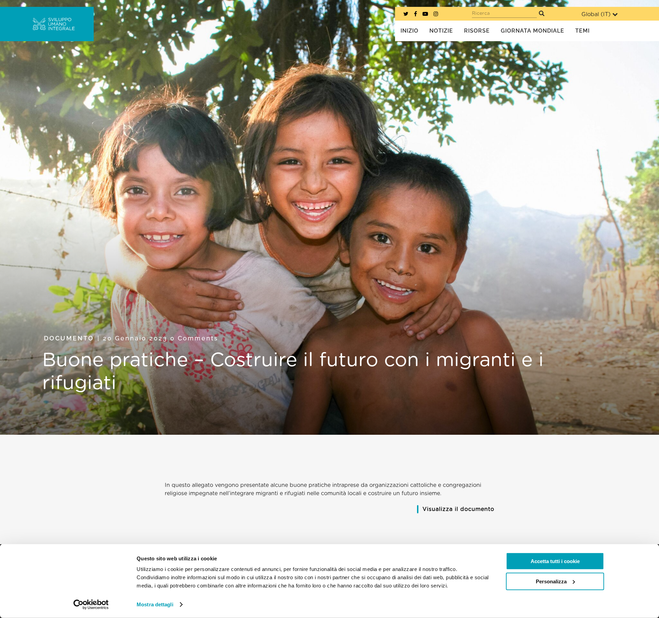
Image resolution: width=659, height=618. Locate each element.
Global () (596, 14)
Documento (69, 338)
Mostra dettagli (155, 604)
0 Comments (194, 338)
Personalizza (551, 581)
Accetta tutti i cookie (555, 561)
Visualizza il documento (458, 509)
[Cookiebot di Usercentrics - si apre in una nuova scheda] (91, 604)
